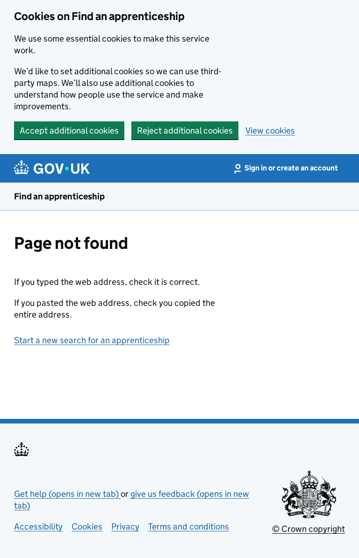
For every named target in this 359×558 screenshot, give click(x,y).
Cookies (87, 526)
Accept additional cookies (69, 130)
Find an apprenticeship (59, 196)
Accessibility (38, 526)
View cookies (270, 130)
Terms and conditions (188, 526)
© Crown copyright (308, 528)
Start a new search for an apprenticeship (92, 340)
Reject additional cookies (185, 130)
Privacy (125, 526)
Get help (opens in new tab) (67, 493)
